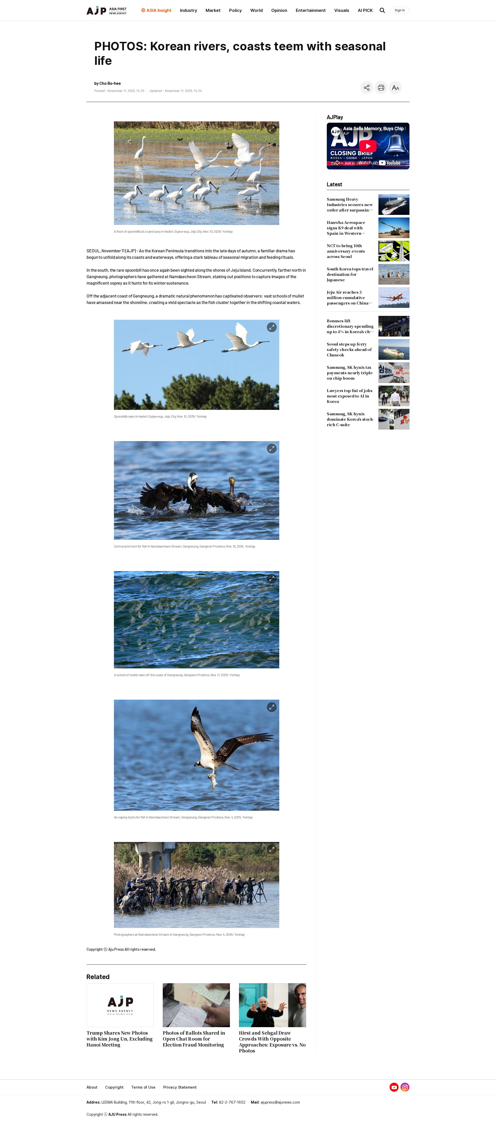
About (92, 1087)
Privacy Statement (180, 1087)
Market (213, 10)
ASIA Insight (159, 10)
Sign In (400, 10)
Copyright (114, 1087)
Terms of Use (143, 1087)
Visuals (341, 10)
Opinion (279, 10)
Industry (188, 10)
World (256, 10)
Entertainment (311, 10)
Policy (235, 10)
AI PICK (365, 10)
